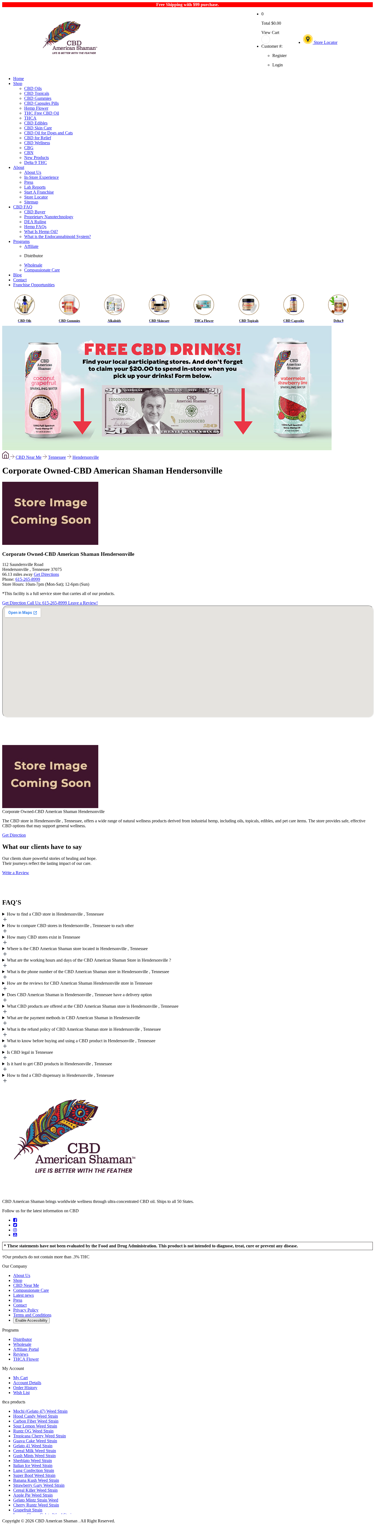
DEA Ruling (35, 221)
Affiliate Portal (26, 1349)
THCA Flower (26, 1359)
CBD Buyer (34, 211)
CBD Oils (33, 88)
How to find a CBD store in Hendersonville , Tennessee (55, 914)
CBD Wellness (37, 142)
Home (18, 78)
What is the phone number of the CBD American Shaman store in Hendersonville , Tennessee (88, 971)
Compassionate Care (42, 270)
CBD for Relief (37, 137)
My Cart (20, 1377)
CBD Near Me (28, 457)
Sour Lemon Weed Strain (35, 1426)
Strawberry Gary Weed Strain (39, 1485)
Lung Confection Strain (33, 1470)
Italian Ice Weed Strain (32, 1465)
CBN (28, 152)
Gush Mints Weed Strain (34, 1455)
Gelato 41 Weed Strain (32, 1445)
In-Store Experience (41, 177)
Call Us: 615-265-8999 (47, 603)
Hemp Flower (36, 108)
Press (28, 182)
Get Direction (14, 603)
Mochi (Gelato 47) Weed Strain (40, 1411)
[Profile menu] (274, 39)
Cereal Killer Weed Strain (35, 1490)
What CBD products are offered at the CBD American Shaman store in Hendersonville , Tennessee (92, 1006)
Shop (17, 83)
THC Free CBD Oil (41, 113)
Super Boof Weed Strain (34, 1475)
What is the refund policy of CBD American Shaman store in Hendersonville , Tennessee (84, 1029)
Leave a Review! (83, 603)
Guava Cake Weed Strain (35, 1440)
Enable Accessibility (31, 1320)
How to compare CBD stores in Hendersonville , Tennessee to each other (70, 925)
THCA (30, 118)
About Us (32, 172)
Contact (20, 279)
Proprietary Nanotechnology (48, 216)
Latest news (23, 1295)
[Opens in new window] (15, 1220)
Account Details (27, 1382)
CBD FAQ (22, 207)
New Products (36, 157)
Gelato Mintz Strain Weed (35, 1500)
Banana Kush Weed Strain (36, 1480)
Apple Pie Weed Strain (33, 1495)
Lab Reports (35, 187)
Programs (21, 241)
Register (279, 55)
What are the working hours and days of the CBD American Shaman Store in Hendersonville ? (89, 960)
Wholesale (33, 265)
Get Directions (46, 574)
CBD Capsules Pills (41, 103)
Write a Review (15, 872)
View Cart (270, 32)
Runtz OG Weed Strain (33, 1431)
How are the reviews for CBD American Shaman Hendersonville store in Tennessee (79, 983)
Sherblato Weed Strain (32, 1460)
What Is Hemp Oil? (41, 231)
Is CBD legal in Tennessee (30, 1052)
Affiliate (31, 246)
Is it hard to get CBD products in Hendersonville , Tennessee (59, 1063)
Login (277, 65)
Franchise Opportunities (34, 284)
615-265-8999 (27, 579)
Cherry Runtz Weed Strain (36, 1505)
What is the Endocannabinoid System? (57, 236)
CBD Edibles (35, 123)
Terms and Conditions (32, 1315)
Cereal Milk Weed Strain (34, 1450)
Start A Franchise (39, 192)
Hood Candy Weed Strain (35, 1416)
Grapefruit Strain (27, 1510)
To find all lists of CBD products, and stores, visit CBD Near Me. (187, 917)
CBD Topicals (36, 93)
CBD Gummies (37, 98)
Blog (17, 275)
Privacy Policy (25, 1310)
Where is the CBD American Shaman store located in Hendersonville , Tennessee (77, 948)
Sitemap (31, 202)
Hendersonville (85, 457)
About (18, 167)
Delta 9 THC (35, 162)
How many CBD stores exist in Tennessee (43, 937)
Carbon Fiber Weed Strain (35, 1421)
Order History (25, 1387)
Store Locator (325, 42)
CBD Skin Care (38, 128)
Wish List (21, 1392)
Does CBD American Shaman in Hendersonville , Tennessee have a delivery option (79, 994)
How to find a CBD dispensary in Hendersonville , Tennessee (60, 1075)
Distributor (33, 255)
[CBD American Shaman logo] (74, 1192)
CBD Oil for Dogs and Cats (48, 133)
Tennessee (57, 457)
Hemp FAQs (35, 226)
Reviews (20, 1354)
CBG (28, 147)
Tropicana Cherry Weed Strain (39, 1436)
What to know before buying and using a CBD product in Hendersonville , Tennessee (81, 1040)
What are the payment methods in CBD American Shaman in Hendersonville (73, 1017)
